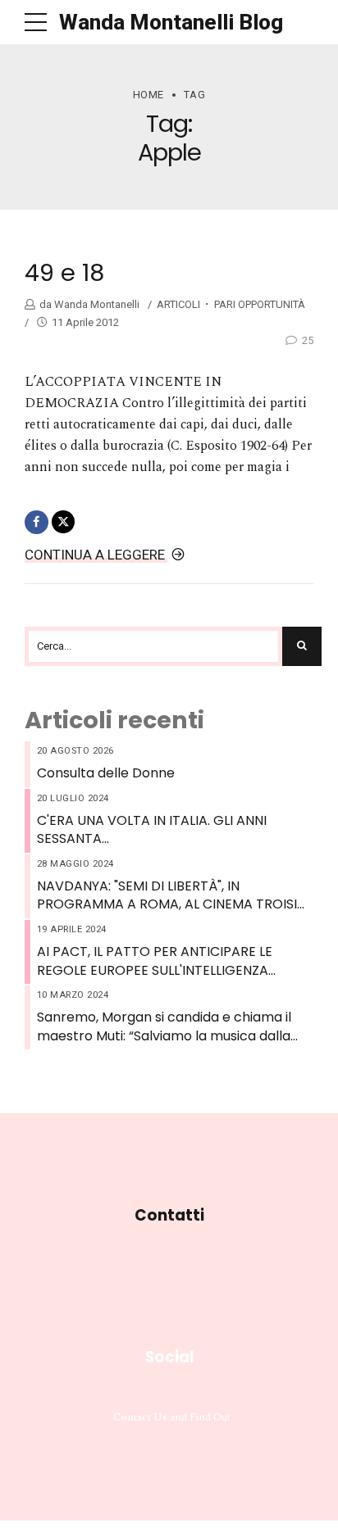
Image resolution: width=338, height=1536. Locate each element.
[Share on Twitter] (63, 522)
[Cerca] (302, 646)
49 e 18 (64, 272)
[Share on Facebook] (36, 522)
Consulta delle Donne (106, 773)
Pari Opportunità (259, 304)
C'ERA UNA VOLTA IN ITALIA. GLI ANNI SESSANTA (152, 830)
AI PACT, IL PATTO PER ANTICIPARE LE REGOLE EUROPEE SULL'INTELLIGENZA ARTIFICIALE (154, 961)
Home (148, 94)
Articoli (178, 304)
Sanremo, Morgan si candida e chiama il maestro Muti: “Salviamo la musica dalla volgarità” (164, 1026)
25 (307, 340)
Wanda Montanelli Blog (171, 22)
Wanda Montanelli (95, 304)
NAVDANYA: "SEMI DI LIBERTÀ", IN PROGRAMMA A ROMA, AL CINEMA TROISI (167, 895)
